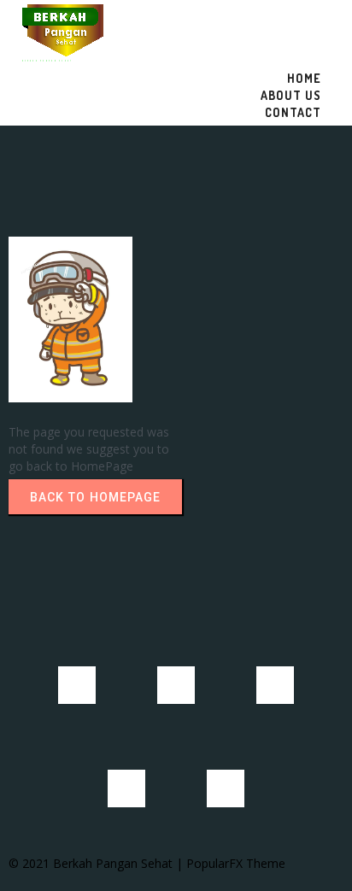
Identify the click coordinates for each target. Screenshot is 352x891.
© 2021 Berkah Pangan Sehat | (97, 863)
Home (304, 78)
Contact (293, 112)
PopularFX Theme (235, 863)
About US (291, 95)
